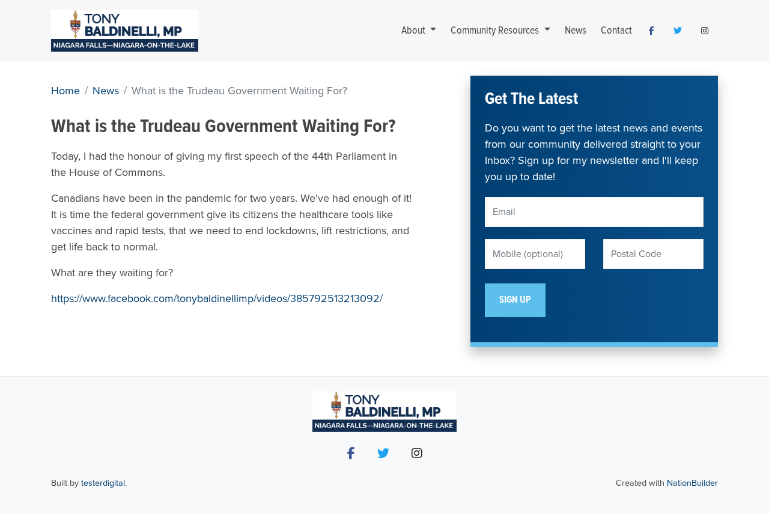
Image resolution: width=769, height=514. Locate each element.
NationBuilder (692, 483)
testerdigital (103, 483)
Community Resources (496, 31)
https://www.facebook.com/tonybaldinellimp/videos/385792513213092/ (217, 298)
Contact (616, 31)
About (414, 31)
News (575, 31)
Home (65, 90)
